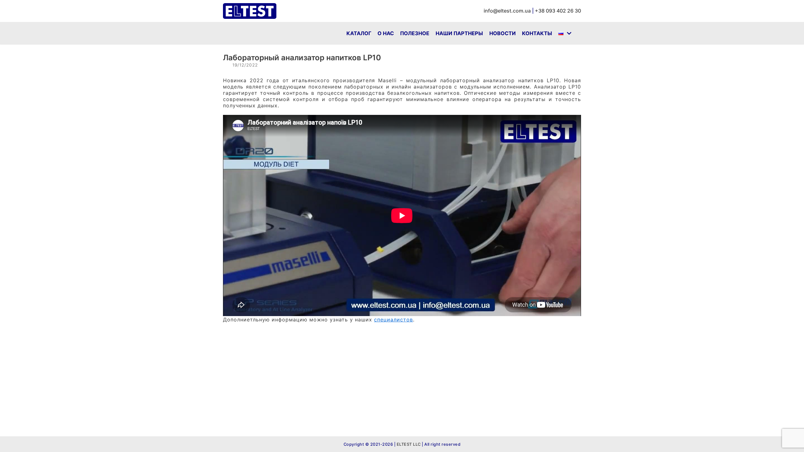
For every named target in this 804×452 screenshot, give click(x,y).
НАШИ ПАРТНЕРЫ (459, 33)
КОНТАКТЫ (537, 33)
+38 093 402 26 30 (558, 11)
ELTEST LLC (408, 444)
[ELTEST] (249, 11)
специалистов (393, 319)
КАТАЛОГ (358, 33)
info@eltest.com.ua (507, 11)
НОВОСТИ (502, 33)
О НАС (386, 33)
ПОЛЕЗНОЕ (414, 33)
